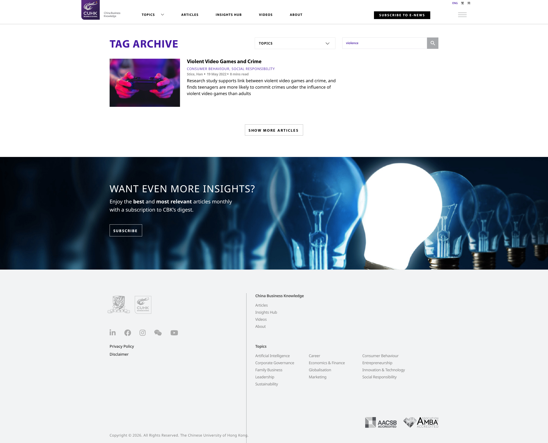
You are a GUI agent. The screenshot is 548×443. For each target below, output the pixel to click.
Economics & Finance (327, 362)
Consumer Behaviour (208, 68)
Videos (266, 15)
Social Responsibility (253, 68)
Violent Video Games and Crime (224, 61)
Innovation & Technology (383, 370)
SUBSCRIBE (125, 230)
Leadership (264, 377)
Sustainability (266, 384)
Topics (148, 15)
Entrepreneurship (377, 362)
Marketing (317, 377)
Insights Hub (229, 15)
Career (314, 355)
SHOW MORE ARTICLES (274, 130)
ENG (455, 3)
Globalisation (320, 370)
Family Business (268, 370)
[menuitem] (153, 15)
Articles (190, 15)
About (296, 15)
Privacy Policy (122, 346)
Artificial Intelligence (272, 355)
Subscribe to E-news (402, 15)
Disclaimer (119, 354)
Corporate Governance (274, 362)
